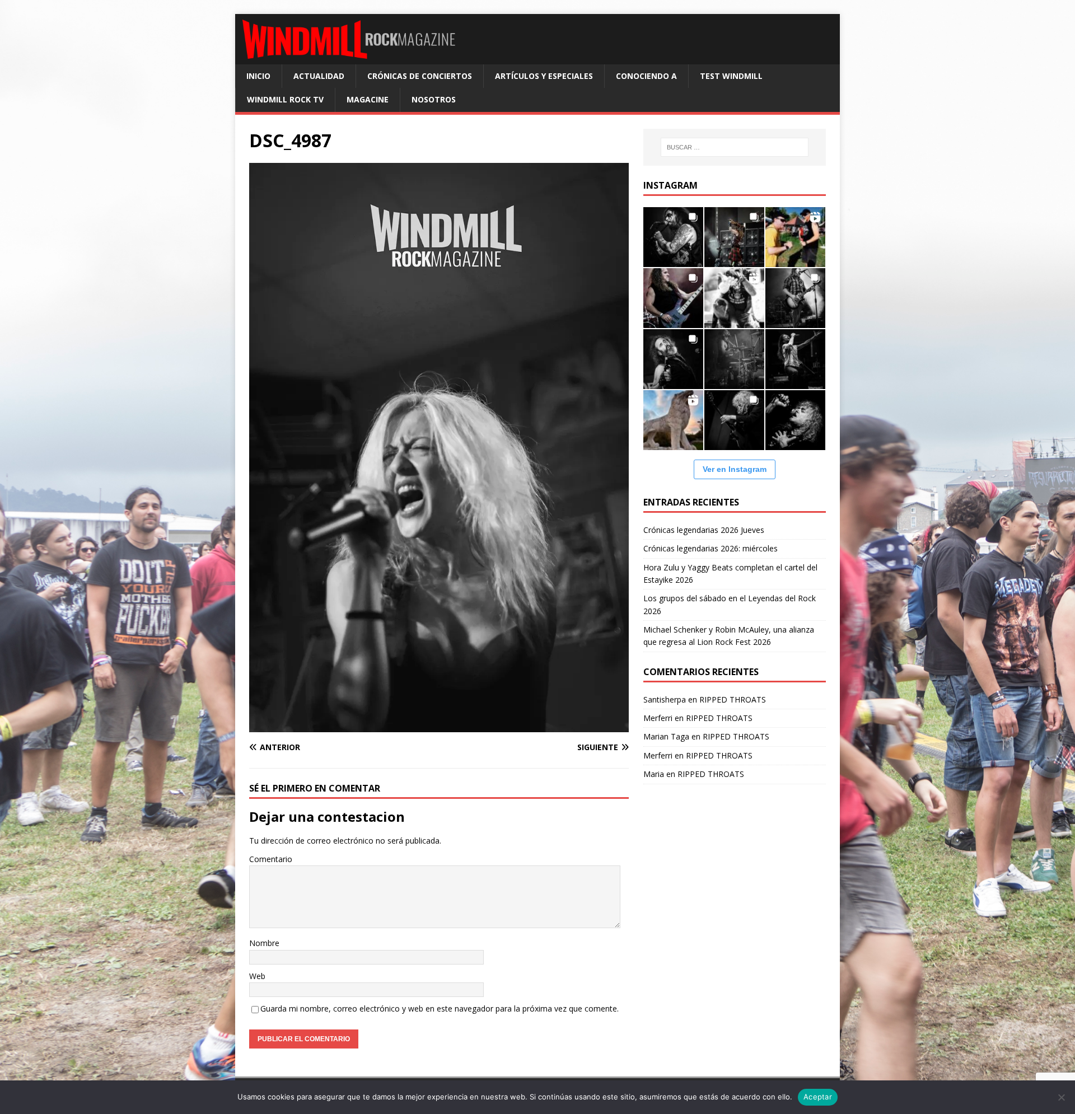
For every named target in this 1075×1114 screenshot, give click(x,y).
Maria (653, 774)
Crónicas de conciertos (419, 76)
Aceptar (817, 1096)
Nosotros (434, 99)
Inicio (258, 76)
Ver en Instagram (734, 469)
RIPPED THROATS (732, 699)
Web (257, 976)
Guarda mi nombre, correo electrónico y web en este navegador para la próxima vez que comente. (439, 1008)
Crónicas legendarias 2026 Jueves (703, 530)
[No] (1061, 1097)
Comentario (270, 859)
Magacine (368, 99)
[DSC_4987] (439, 725)
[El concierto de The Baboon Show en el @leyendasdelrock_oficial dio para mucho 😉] (795, 237)
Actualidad (318, 76)
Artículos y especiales (544, 76)
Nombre (264, 943)
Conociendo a (646, 76)
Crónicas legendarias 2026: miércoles (710, 548)
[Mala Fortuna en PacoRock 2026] (795, 298)
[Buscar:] (734, 147)
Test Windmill (731, 76)
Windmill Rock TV (285, 99)
